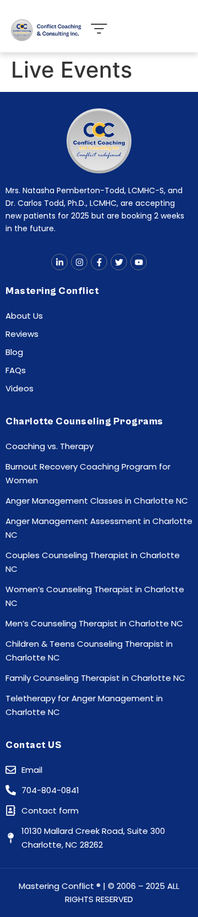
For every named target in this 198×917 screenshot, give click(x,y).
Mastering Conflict (52, 291)
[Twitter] (119, 262)
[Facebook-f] (99, 262)
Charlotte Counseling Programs (84, 421)
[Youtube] (138, 262)
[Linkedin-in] (59, 262)
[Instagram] (79, 262)
